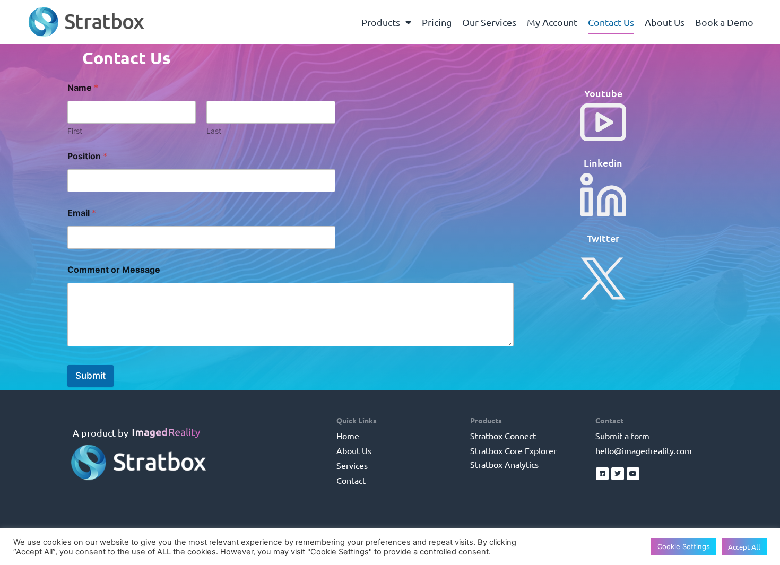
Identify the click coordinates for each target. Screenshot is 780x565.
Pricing (437, 22)
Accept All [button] (744, 546)
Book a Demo (724, 22)
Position (87, 156)
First (74, 130)
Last (213, 130)
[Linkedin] (602, 473)
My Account (552, 22)
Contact (351, 480)
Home (347, 435)
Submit (90, 375)
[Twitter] (617, 473)
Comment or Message (113, 270)
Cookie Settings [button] (683, 546)
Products (380, 22)
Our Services (489, 22)
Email (81, 213)
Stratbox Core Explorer (513, 450)
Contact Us (611, 22)
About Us (664, 22)
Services (352, 465)
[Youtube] (633, 473)
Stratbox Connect (503, 435)
